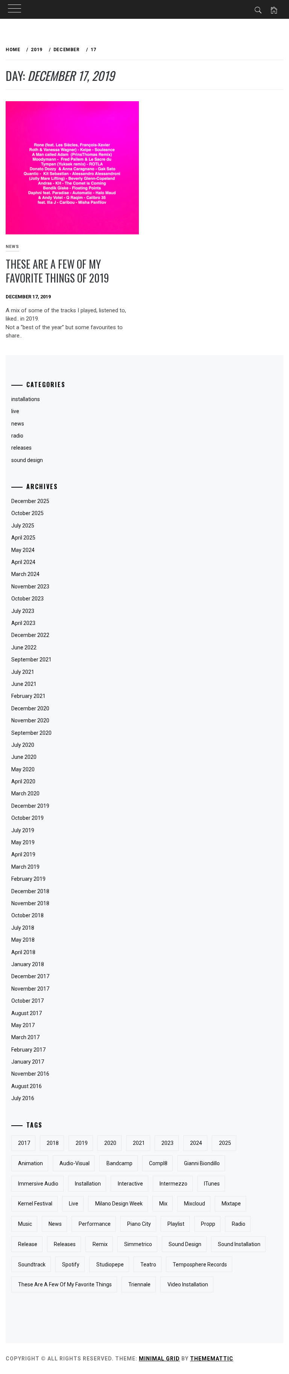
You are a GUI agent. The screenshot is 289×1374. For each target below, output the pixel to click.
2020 (110, 1143)
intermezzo (173, 1184)
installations (25, 399)
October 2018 (27, 915)
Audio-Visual (74, 1163)
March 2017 (25, 1037)
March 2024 (25, 574)
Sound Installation (239, 1244)
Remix (100, 1244)
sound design (27, 460)
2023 (167, 1143)
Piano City (139, 1224)
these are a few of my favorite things (65, 1284)
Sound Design (185, 1244)
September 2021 (31, 660)
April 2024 (23, 562)
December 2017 (30, 976)
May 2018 (23, 940)
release (27, 1244)
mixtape (231, 1204)
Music (25, 1224)
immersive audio (38, 1184)
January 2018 (27, 964)
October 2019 (27, 818)
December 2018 (30, 891)
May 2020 (23, 769)
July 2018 (22, 928)
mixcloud (194, 1204)
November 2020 (30, 720)
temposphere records (200, 1265)
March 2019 (25, 867)
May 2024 (23, 550)
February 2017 (28, 1050)
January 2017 (27, 1062)
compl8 (158, 1163)
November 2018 (30, 903)
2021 (139, 1143)
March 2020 (25, 793)
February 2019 (28, 879)
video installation (187, 1284)
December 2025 (30, 501)
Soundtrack (32, 1265)
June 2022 (24, 647)
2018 (53, 1143)
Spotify (70, 1265)
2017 (24, 1143)
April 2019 (23, 854)
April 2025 (23, 538)
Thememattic (211, 1359)
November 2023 (30, 587)
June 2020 (24, 757)
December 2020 (30, 708)
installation (88, 1184)
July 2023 (22, 611)
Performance (95, 1224)
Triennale (139, 1284)
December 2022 (30, 635)
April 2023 (23, 623)
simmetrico (138, 1244)
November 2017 (30, 989)
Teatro (148, 1265)
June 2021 (24, 684)
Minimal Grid (159, 1359)
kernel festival (35, 1204)
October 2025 (27, 513)
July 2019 (22, 830)
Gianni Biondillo (202, 1163)
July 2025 (22, 526)
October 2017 (27, 1001)
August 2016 (26, 1086)
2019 (82, 1143)
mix (163, 1204)
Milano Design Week (119, 1204)
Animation (30, 1163)
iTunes (212, 1184)
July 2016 (22, 1098)
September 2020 (31, 733)
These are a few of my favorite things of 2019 (57, 271)
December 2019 (30, 806)
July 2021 (22, 672)
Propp (208, 1224)
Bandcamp (119, 1163)
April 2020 (23, 781)
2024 (196, 1143)
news (55, 1224)
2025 (225, 1143)
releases (21, 448)
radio (238, 1224)
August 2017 (26, 1013)
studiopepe (110, 1265)
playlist (175, 1224)
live (73, 1204)
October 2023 (27, 599)
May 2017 (23, 1025)
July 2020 (22, 745)
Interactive (130, 1184)
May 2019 (23, 842)
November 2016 (30, 1074)
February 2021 (28, 696)
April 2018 (23, 952)
